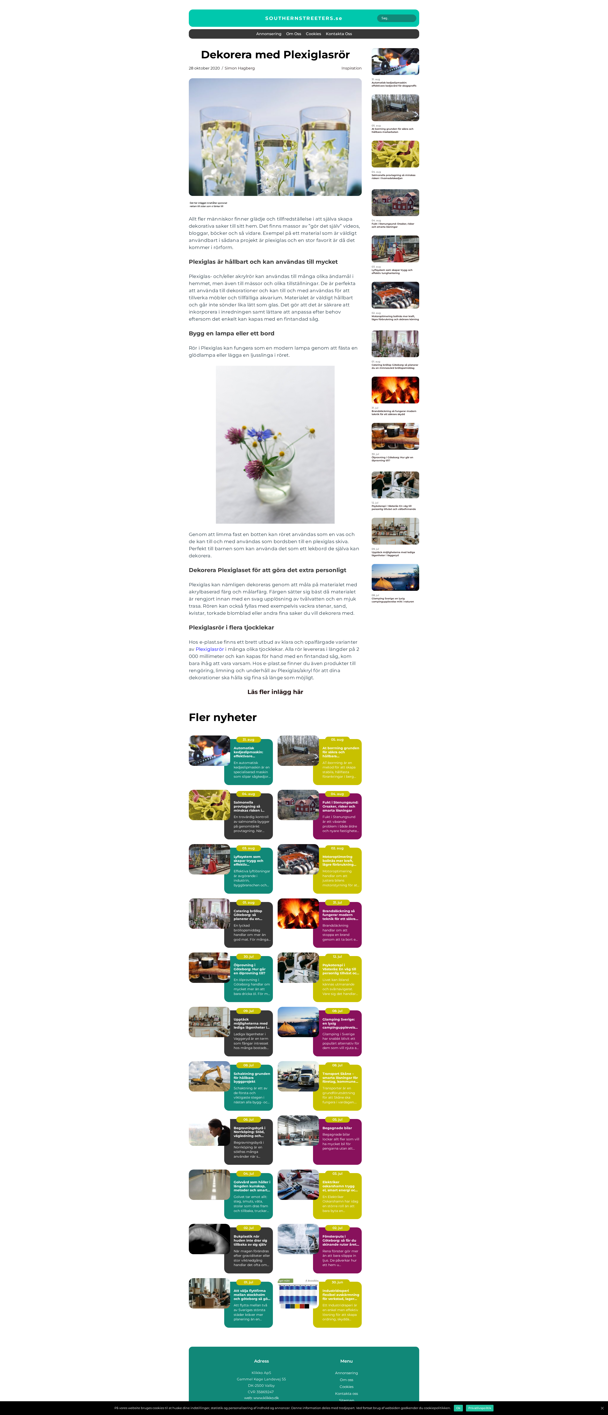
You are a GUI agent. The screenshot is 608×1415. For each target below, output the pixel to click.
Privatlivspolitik (479, 1408)
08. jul (337, 1011)
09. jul (248, 1011)
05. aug (337, 739)
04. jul (248, 1173)
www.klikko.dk (266, 1398)
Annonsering (268, 34)
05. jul (337, 1119)
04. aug (248, 794)
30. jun (337, 1282)
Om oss (293, 34)
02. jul (249, 1228)
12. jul (337, 956)
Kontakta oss (339, 34)
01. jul (248, 1282)
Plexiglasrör (210, 649)
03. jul (337, 1173)
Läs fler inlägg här (275, 691)
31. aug (248, 739)
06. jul (248, 1119)
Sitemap (346, 1400)
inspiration (352, 68)
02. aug (337, 848)
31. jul (337, 902)
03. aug (248, 848)
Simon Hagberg (240, 68)
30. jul (249, 956)
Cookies (313, 34)
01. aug (249, 902)
